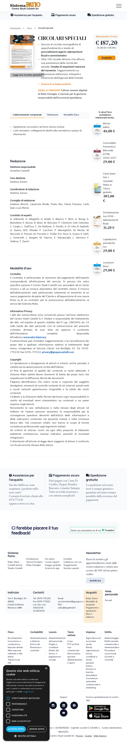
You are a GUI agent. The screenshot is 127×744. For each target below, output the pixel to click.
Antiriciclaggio (112, 638)
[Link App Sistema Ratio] (98, 708)
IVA (9, 662)
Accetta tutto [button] (16, 729)
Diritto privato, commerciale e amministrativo (112, 644)
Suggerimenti (70, 565)
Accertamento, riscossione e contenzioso (15, 641)
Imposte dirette (15, 647)
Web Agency (100, 735)
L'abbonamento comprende (27, 114)
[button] (26, 736)
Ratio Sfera (13, 562)
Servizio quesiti (71, 568)
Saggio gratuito (53, 565)
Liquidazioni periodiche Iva (109, 243)
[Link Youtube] (63, 712)
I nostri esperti (52, 562)
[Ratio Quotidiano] (22, 5)
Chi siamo (50, 558)
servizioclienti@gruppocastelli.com (75, 601)
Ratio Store (92, 598)
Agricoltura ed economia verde (93, 641)
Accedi (108, 600)
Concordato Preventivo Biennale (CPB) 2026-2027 (109, 150)
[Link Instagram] (53, 705)
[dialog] (26, 703)
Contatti (68, 558)
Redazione (52, 114)
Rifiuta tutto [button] (37, 729)
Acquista (106, 57)
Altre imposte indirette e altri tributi (15, 653)
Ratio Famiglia (33, 565)
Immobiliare (91, 675)
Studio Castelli (15, 568)
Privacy (79, 735)
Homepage (15, 28)
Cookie (88, 735)
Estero (89, 666)
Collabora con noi (72, 562)
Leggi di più (28, 691)
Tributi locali (14, 659)
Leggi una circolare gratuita (27, 74)
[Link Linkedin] (63, 705)
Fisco (29, 28)
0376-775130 (43, 598)
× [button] (46, 668)
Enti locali (35, 644)
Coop (70, 641)
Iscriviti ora (95, 580)
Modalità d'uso (71, 114)
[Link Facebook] (74, 705)
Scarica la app (52, 568)
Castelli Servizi (15, 565)
